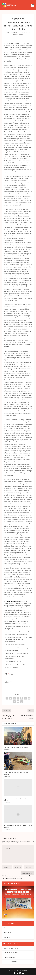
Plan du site (7, 937)
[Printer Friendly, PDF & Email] (9, 673)
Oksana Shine (16, 32)
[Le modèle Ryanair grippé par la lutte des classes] (18, 814)
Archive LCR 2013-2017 (11, 948)
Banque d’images (9, 957)
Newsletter (7, 932)
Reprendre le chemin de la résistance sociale (16, 799)
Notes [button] (6, 682)
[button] (17, 141)
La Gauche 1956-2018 (10, 962)
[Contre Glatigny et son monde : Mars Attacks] (18, 761)
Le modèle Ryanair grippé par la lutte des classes (18, 826)
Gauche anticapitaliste (13, 601)
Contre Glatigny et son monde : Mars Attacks (16, 773)
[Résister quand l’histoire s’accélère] (18, 736)
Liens (5, 928)
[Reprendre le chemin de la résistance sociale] (18, 787)
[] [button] (11, 682)
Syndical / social (18, 34)
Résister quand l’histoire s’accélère (16, 747)
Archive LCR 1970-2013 (11, 953)
